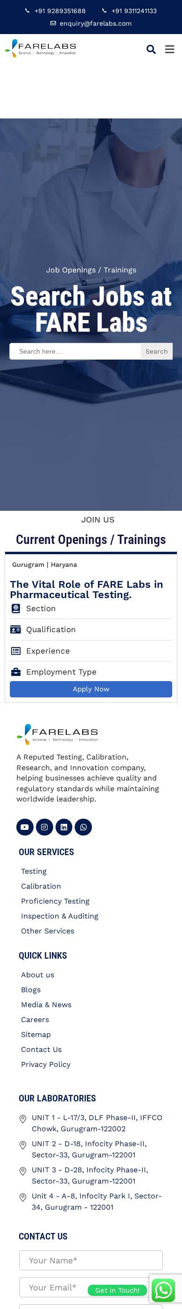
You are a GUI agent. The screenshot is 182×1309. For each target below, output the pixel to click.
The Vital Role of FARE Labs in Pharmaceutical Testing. (86, 589)
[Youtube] (25, 827)
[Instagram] (44, 827)
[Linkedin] (64, 827)
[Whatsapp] (83, 827)
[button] (169, 49)
